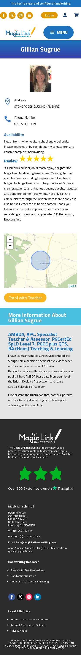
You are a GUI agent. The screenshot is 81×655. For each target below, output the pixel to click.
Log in (49, 15)
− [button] (10, 245)
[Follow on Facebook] (3, 15)
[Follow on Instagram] (20, 15)
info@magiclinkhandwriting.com (36, 542)
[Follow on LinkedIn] (29, 15)
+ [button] (10, 239)
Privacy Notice (19, 631)
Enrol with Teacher (25, 297)
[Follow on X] (12, 15)
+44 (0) (19, 536)
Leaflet (72, 286)
